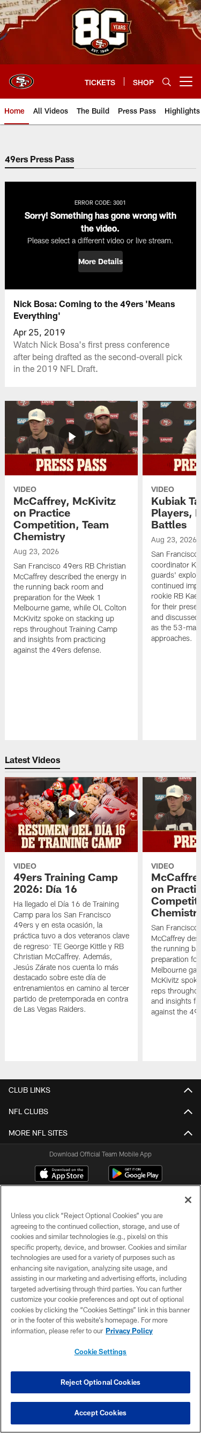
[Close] (188, 1200)
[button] (100, 261)
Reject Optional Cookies (100, 1382)
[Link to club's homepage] (21, 77)
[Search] (166, 81)
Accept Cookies (100, 1412)
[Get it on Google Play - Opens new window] (135, 1179)
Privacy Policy (129, 1330)
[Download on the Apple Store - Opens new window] (61, 1175)
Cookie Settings (101, 1351)
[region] (100, 1309)
